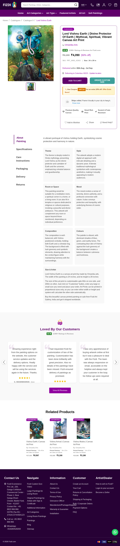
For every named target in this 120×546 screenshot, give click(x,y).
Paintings (31, 521)
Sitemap (30, 529)
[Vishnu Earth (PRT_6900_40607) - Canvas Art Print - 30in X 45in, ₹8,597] (36, 428)
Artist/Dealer (104, 478)
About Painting (21, 139)
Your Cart (77, 488)
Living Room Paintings (36, 516)
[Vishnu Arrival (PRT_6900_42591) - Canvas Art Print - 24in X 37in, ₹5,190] (60, 428)
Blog (29, 525)
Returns (20, 184)
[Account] (103, 4)
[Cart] (115, 4)
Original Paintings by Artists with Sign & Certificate (35, 501)
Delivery (20, 176)
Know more (76, 103)
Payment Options (80, 508)
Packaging (22, 168)
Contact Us (54, 488)
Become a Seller (103, 492)
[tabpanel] (30, 87)
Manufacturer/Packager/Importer (63, 505)
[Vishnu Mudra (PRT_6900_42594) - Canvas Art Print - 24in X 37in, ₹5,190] (83, 428)
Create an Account (80, 484)
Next (116, 362)
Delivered (66, 68)
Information (58, 478)
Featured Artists (68, 13)
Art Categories (34, 13)
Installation (54, 513)
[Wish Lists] (109, 4)
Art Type (50, 13)
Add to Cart (75, 81)
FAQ (75, 512)
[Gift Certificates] (98, 4)
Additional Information (36, 508)
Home (21, 13)
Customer (79, 478)
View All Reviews (60, 390)
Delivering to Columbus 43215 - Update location (83, 73)
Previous (4, 362)
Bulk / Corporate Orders (82, 504)
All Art (82, 13)
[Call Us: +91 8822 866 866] (92, 4)
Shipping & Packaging (82, 499)
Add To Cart (39, 462)
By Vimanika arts (32, 448)
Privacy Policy (56, 497)
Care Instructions (23, 159)
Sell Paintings (95, 13)
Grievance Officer (57, 501)
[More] (42, 13)
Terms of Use (55, 492)
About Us (54, 484)
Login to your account (105, 488)
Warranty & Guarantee (59, 509)
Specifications (24, 149)
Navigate (33, 478)
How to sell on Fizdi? (104, 484)
